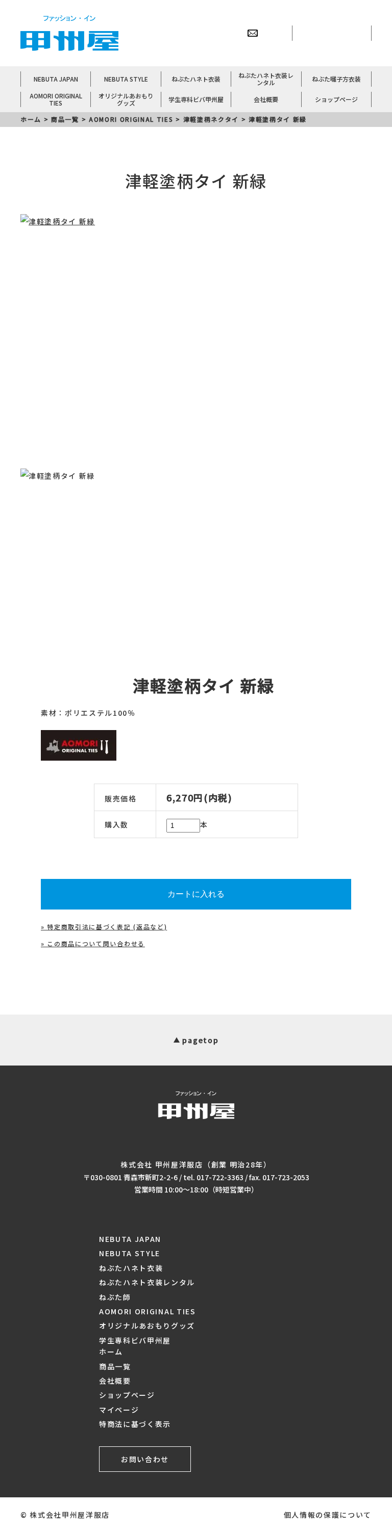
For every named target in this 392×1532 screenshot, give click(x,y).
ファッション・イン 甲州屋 (69, 33)
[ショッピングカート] (275, 33)
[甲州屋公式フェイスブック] (331, 33)
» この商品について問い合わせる (93, 943)
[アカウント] (207, 33)
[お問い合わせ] (252, 33)
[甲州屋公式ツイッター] (309, 33)
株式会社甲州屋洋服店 (70, 1515)
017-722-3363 (220, 1177)
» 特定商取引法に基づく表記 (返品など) (104, 926)
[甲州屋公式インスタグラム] (354, 33)
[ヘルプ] (230, 33)
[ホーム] (185, 33)
